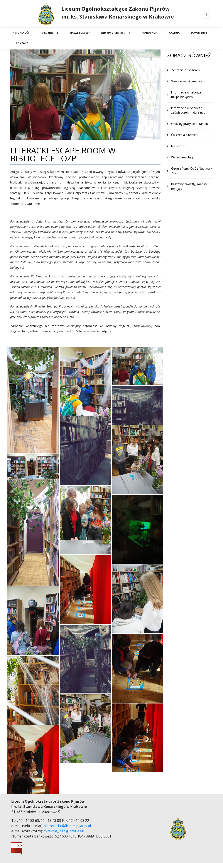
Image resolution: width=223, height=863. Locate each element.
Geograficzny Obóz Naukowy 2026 (191, 170)
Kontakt (22, 43)
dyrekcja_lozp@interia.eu (64, 831)
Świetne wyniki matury (186, 81)
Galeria (174, 32)
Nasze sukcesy (80, 32)
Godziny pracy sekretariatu (189, 124)
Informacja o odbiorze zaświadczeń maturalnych (188, 110)
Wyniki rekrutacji (182, 157)
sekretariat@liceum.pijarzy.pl (67, 825)
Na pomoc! (178, 146)
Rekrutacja (149, 32)
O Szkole (48, 32)
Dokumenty (199, 32)
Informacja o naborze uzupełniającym (186, 94)
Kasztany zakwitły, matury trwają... (189, 186)
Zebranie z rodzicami (185, 70)
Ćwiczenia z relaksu (184, 135)
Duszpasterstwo (113, 32)
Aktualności (21, 32)
